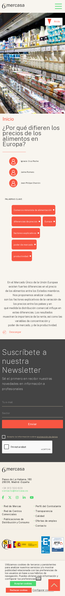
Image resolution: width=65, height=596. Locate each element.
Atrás (57, 21)
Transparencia (44, 511)
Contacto (41, 525)
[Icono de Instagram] (17, 498)
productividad (21, 256)
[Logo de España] (26, 545)
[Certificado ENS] (58, 544)
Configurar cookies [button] (43, 590)
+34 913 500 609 (12, 488)
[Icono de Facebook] (3, 498)
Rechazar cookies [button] (19, 590)
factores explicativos (25, 233)
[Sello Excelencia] (45, 545)
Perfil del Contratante (48, 506)
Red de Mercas (12, 506)
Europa (48, 221)
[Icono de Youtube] (32, 498)
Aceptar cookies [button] (23, 583)
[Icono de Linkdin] (24, 498)
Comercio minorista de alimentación (33, 210)
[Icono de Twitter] (10, 498)
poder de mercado (23, 244)
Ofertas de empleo (46, 521)
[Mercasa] (13, 7)
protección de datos (47, 437)
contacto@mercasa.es (15, 490)
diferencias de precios (25, 221)
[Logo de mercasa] (7, 545)
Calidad (40, 516)
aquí (38, 578)
